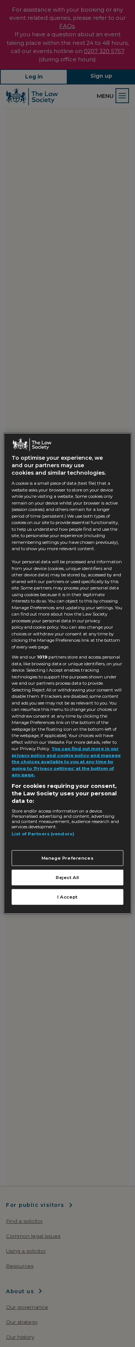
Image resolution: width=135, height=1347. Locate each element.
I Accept (67, 897)
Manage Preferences (68, 857)
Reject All (67, 877)
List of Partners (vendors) (43, 833)
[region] (67, 673)
